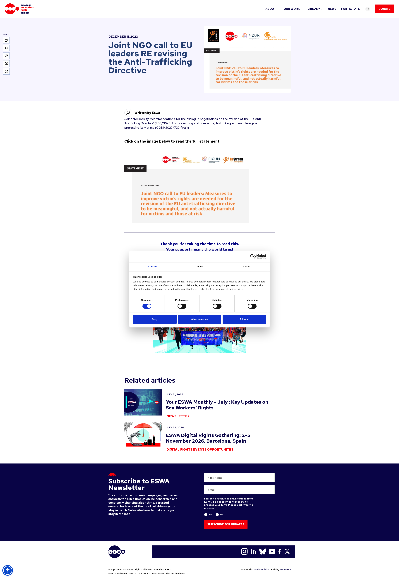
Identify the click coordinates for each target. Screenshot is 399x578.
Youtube (271, 551)
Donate (385, 9)
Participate (350, 9)
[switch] (182, 306)
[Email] (6, 48)
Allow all (244, 319)
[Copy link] (6, 40)
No (222, 514)
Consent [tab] (152, 266)
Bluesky (262, 551)
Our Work (292, 9)
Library (314, 9)
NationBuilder (261, 569)
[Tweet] (6, 56)
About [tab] (246, 266)
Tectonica (285, 569)
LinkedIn (253, 551)
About (270, 9)
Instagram (244, 551)
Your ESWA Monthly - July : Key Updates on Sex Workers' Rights (217, 405)
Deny (155, 319)
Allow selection (199, 319)
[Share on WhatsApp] (6, 71)
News (332, 9)
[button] (7, 570)
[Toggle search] (367, 9)
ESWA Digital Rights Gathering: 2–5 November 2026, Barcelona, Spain (208, 438)
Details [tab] (199, 266)
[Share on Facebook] (6, 63)
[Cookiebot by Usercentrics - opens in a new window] (252, 256)
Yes (211, 514)
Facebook (279, 551)
